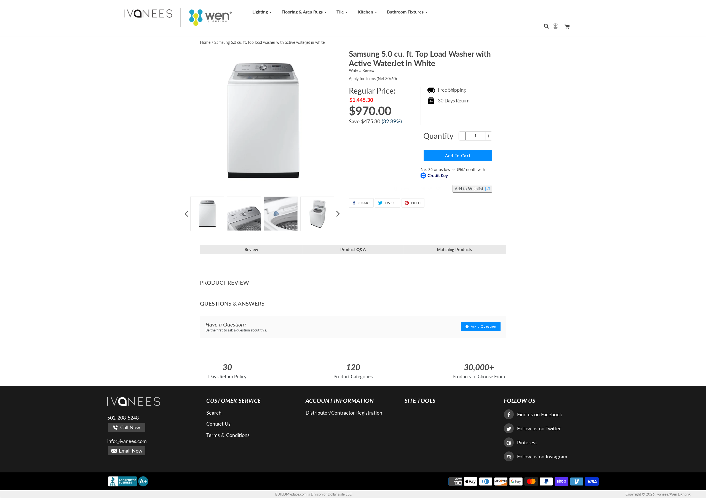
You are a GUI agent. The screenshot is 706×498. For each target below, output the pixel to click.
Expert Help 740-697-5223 (421, 188)
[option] (207, 214)
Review (251, 249)
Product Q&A (353, 249)
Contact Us (218, 424)
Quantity (438, 135)
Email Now (129, 451)
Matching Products (454, 249)
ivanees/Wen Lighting (673, 494)
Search (213, 413)
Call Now (129, 427)
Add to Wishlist (469, 188)
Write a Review (362, 70)
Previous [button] (186, 214)
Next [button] (338, 214)
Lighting (260, 11)
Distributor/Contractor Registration (344, 413)
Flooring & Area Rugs (303, 11)
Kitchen (366, 11)
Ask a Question (483, 326)
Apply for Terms (373, 78)
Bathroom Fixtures (406, 11)
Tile (340, 11)
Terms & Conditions (228, 435)
